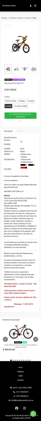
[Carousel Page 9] (28, 360)
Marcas (29, 18)
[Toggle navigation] (35, 5)
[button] (33, 69)
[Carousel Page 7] (23, 360)
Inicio (20, 367)
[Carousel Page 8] (25, 360)
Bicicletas (13, 18)
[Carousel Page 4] (17, 360)
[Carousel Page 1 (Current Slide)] (11, 360)
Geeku (17, 418)
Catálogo (4, 18)
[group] (20, 45)
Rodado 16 (21, 18)
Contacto (20, 380)
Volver (8, 25)
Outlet (20, 376)
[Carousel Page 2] (13, 360)
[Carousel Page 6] (21, 360)
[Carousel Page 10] (30, 360)
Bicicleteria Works (9, 6)
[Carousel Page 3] (15, 360)
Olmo (34, 18)
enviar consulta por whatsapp (21, 115)
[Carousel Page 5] (19, 360)
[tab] (8, 131)
